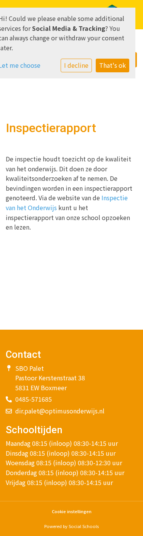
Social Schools (84, 526)
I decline (76, 65)
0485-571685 (33, 399)
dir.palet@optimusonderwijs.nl (59, 410)
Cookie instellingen (72, 511)
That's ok (112, 65)
